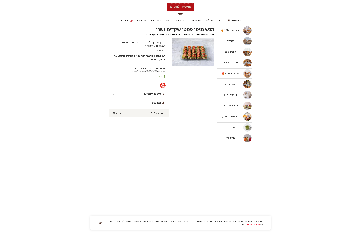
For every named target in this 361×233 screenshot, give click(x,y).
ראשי (212, 34)
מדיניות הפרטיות (253, 224)
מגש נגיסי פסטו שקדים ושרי (158, 34)
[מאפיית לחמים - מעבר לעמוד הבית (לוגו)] (180, 8)
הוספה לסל (157, 113)
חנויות (168, 20)
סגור (99, 222)
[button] (127, 20)
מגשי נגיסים (177, 34)
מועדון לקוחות (156, 20)
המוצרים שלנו (202, 34)
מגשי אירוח (197, 20)
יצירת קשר (141, 20)
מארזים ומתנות (182, 20)
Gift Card (210, 20)
